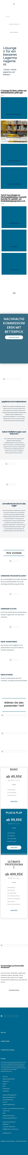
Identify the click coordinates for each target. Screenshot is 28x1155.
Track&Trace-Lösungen (7, 1050)
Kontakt (3, 1058)
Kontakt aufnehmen (14, 32)
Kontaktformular (14, 990)
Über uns (3, 1032)
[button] (14, 10)
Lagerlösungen (5, 1041)
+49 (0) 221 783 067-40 (14, 24)
